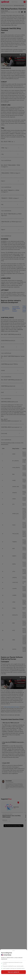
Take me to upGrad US (13, 972)
